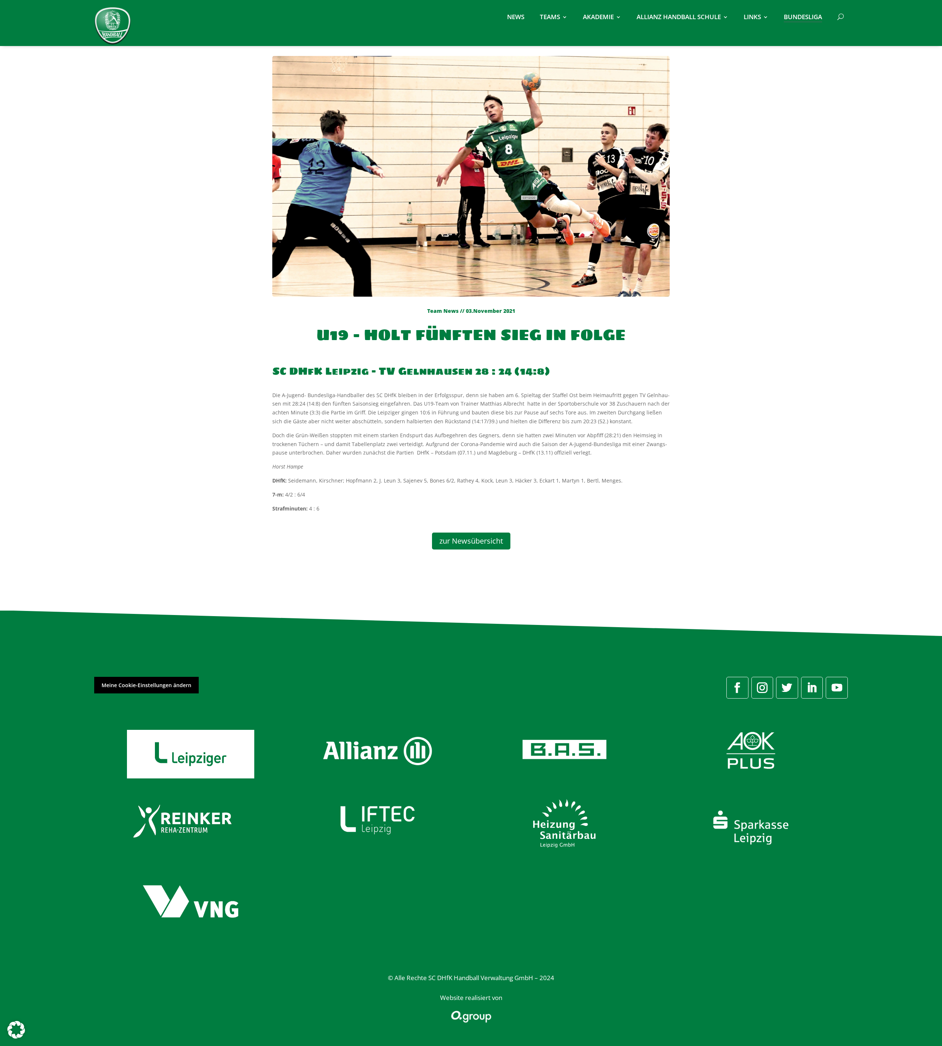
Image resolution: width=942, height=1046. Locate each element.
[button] (16, 1030)
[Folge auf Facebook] (737, 688)
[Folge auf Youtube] (837, 688)
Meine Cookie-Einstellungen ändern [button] (146, 685)
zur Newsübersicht (471, 541)
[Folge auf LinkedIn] (812, 688)
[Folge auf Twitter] (787, 688)
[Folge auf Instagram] (762, 688)
